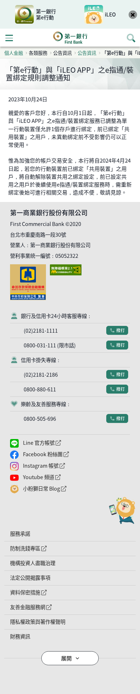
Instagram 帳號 (58, 465)
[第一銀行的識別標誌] (70, 38)
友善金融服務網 (45, 607)
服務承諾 (20, 534)
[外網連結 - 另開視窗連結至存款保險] (29, 268)
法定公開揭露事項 (30, 578)
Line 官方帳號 (56, 443)
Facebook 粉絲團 (60, 454)
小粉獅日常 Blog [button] (59, 488)
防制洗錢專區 (43, 548)
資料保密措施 (43, 592)
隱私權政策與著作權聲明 (37, 622)
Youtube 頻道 (56, 477)
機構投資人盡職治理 (32, 563)
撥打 (118, 330)
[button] (70, 658)
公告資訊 (87, 52)
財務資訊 (20, 636)
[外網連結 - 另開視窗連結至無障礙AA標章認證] (67, 268)
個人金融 (13, 52)
